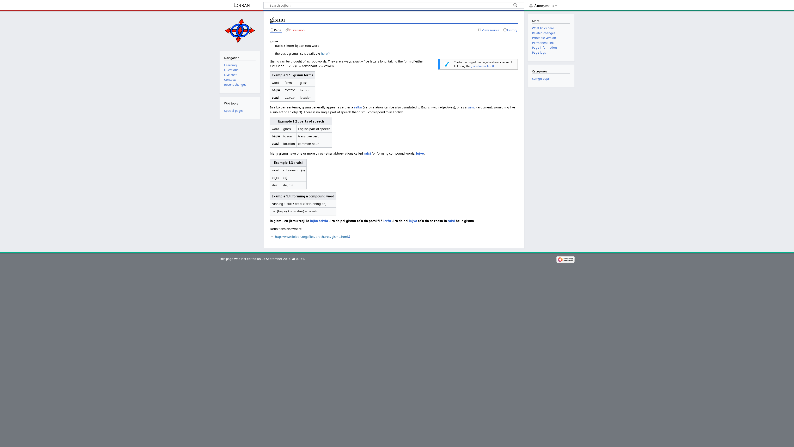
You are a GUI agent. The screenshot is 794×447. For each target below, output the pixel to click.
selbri (358, 107)
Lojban (241, 5)
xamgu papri (541, 79)
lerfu (387, 221)
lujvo (420, 153)
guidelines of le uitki (483, 66)
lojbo (314, 221)
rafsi (367, 153)
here (324, 53)
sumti (472, 107)
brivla (323, 221)
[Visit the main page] (239, 30)
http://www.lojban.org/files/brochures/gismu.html (311, 236)
